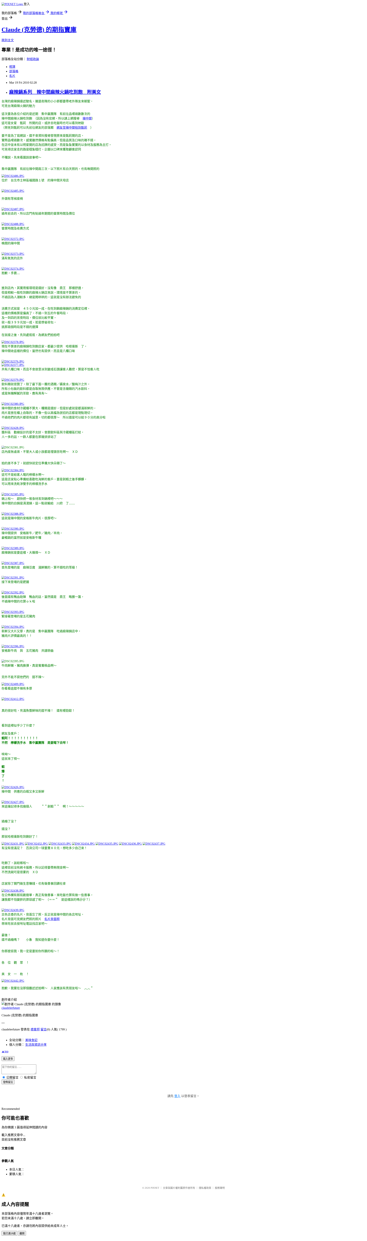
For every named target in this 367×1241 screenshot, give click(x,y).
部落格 (13, 71)
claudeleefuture (11, 1007)
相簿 (12, 66)
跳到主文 (8, 40)
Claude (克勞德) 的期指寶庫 (39, 29)
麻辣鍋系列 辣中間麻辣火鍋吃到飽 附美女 (55, 92)
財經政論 (33, 59)
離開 (21, 1233)
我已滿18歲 (9, 1233)
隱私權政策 (205, 1187)
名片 (12, 76)
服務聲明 (220, 1187)
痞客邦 (35, 1029)
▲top (5, 1051)
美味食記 (31, 1040)
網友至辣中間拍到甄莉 (72, 127)
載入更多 (8, 1058)
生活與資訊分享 (36, 1044)
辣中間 (87, 118)
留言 (44, 1029)
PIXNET (155, 1187)
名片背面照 (52, 919)
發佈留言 (8, 1082)
